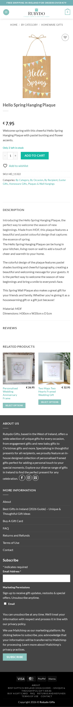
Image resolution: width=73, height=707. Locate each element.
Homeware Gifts (52, 24)
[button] (6, 12)
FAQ (6, 528)
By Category (29, 24)
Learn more (29, 644)
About (7, 501)
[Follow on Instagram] (29, 478)
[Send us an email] (35, 478)
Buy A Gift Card (13, 521)
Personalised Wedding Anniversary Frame (10, 393)
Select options (14, 405)
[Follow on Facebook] (22, 478)
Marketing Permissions (16, 587)
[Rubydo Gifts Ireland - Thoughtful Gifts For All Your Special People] (36, 12)
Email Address (12, 571)
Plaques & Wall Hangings (41, 183)
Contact (8, 550)
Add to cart (35, 155)
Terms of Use (11, 542)
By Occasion (36, 180)
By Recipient (51, 180)
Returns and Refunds (16, 535)
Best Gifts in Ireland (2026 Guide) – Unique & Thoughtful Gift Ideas (32, 511)
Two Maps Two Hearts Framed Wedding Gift (47, 391)
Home (14, 24)
